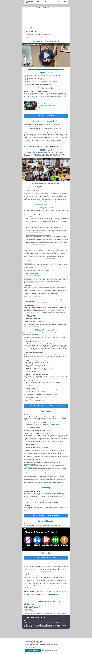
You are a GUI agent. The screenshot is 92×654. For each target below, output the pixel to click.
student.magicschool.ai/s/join (41, 502)
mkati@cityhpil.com (32, 467)
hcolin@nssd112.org (50, 258)
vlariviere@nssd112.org (29, 594)
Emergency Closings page (41, 204)
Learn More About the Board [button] (46, 116)
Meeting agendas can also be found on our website (46, 96)
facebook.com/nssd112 (34, 606)
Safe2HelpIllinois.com (61, 312)
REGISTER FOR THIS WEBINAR (44, 223)
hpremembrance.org (52, 462)
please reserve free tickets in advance (51, 424)
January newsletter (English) (32, 273)
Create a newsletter (33, 650)
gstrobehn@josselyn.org (43, 470)
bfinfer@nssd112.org (62, 613)
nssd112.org (31, 96)
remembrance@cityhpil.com (30, 464)
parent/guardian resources (50, 212)
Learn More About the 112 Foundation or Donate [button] (46, 406)
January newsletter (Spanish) (32, 275)
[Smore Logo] (29, 2)
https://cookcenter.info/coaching (31, 282)
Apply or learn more (37, 585)
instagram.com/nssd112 (34, 607)
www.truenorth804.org (35, 326)
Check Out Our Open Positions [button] (46, 557)
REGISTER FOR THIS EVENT (38, 244)
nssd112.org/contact (34, 610)
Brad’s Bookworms (44, 482)
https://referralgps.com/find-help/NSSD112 (37, 302)
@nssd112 (30, 609)
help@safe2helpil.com (34, 318)
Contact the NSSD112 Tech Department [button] (46, 515)
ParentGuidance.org (43, 226)
